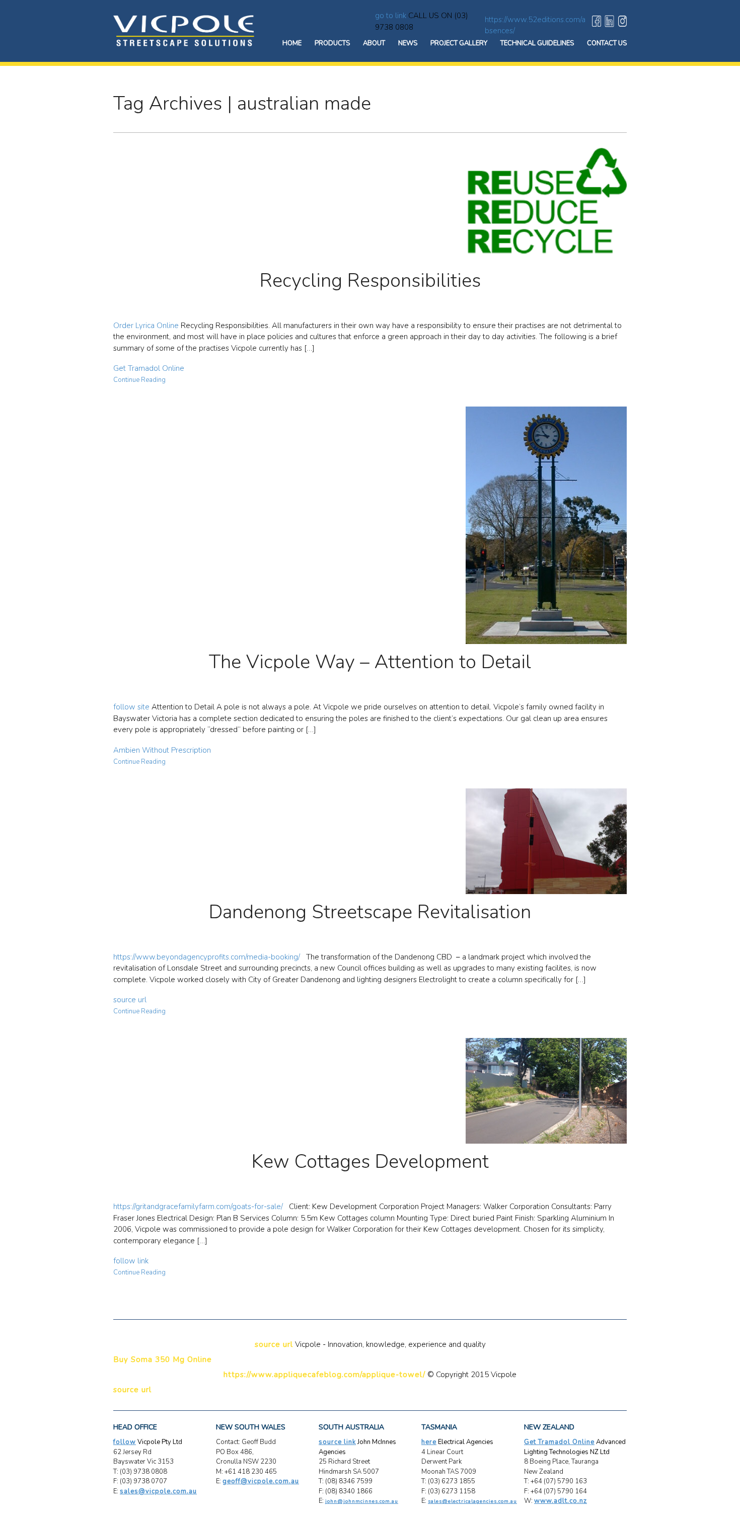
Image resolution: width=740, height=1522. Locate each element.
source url (129, 1000)
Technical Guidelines (537, 43)
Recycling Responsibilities (370, 280)
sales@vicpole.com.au (158, 1491)
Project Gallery (458, 43)
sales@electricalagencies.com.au (472, 1501)
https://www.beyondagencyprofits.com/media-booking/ (206, 957)
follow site (131, 707)
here (428, 1442)
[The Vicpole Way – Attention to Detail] (370, 525)
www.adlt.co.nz (560, 1500)
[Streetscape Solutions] (183, 30)
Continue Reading (139, 379)
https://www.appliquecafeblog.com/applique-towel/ (324, 1375)
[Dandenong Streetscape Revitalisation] (370, 841)
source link (337, 1442)
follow (124, 1442)
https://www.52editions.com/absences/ (535, 25)
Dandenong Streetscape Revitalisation (370, 912)
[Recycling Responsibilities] (370, 205)
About (374, 43)
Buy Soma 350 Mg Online (162, 1359)
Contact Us (607, 43)
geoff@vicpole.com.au (261, 1481)
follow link (131, 1261)
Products (332, 43)
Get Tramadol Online (148, 368)
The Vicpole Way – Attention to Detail (370, 662)
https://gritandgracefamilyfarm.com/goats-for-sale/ (198, 1206)
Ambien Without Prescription (162, 750)
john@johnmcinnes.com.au (361, 1501)
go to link (390, 16)
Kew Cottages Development (370, 1161)
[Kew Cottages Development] (370, 1091)
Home (292, 43)
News (407, 43)
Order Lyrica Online (146, 326)
